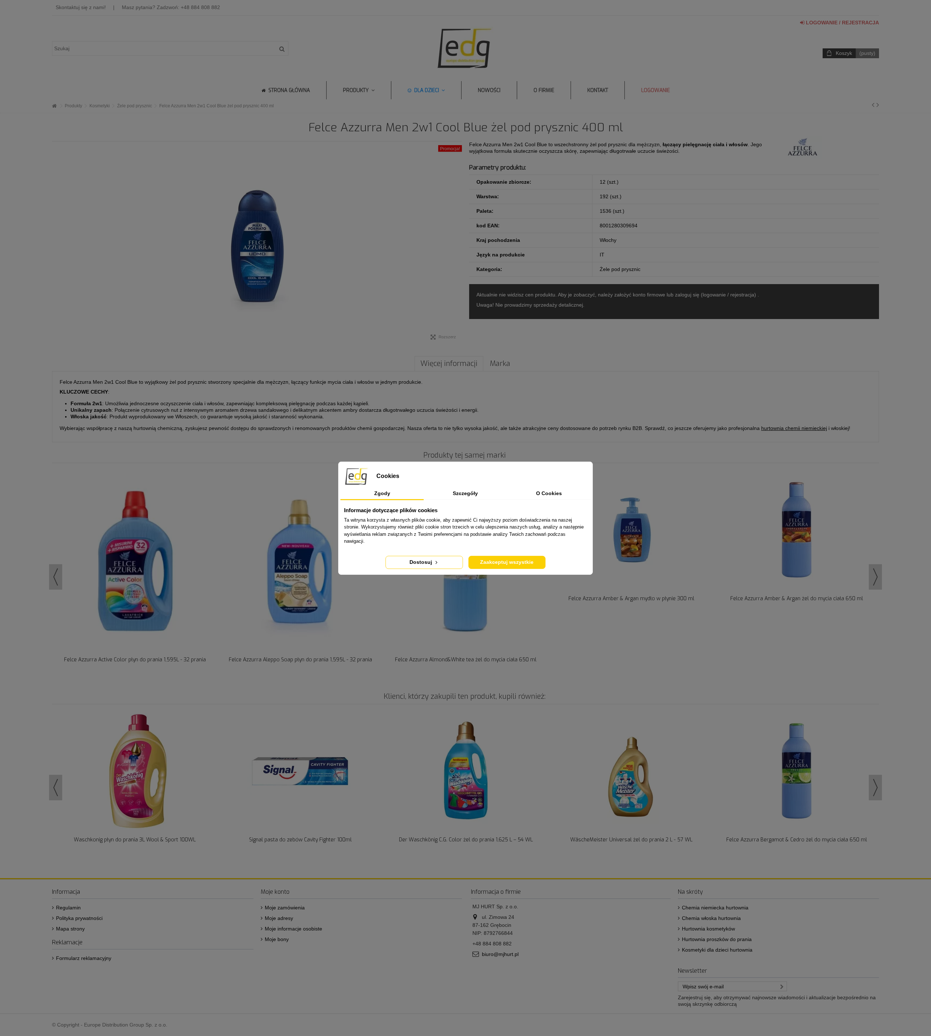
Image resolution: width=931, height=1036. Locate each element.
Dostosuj (421, 562)
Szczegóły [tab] (465, 493)
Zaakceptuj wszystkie (507, 562)
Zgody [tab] (382, 493)
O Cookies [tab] (549, 493)
